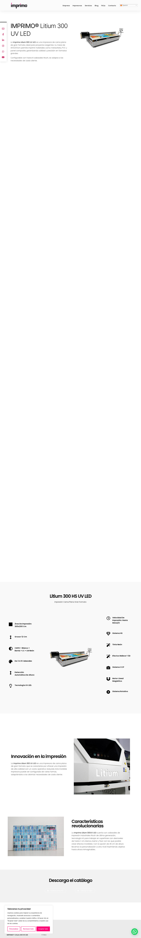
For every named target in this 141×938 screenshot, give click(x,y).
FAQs (103, 5)
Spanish (125, 5)
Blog (96, 5)
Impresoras (77, 5)
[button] (68, 911)
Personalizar (13, 929)
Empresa (66, 5)
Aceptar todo (43, 929)
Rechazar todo (28, 929)
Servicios (88, 5)
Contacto (112, 5)
